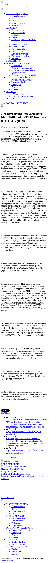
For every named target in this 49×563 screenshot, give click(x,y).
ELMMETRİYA (13, 61)
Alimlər (14, 25)
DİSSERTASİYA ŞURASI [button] (17, 63)
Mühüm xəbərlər (18, 32)
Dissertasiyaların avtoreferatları (24, 75)
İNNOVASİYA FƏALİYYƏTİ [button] (19, 77)
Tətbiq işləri (16, 84)
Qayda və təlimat (18, 73)
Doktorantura (16, 66)
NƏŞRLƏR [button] (11, 92)
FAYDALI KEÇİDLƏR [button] (16, 547)
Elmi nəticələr (17, 51)
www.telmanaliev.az (9, 462)
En (5, 4)
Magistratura (16, 525)
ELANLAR (6, 413)
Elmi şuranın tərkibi (19, 54)
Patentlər (15, 87)
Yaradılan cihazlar (18, 82)
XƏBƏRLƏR (22, 103)
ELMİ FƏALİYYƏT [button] (15, 47)
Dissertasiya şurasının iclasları (23, 70)
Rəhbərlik (15, 18)
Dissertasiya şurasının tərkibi (23, 68)
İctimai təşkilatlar (18, 23)
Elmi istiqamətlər (18, 49)
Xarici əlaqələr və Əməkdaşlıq (23, 39)
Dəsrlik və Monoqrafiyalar (22, 96)
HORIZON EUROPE (10, 464)
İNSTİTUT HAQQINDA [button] (17, 13)
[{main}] (2, 10)
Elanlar (14, 37)
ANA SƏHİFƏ (7, 103)
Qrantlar (14, 89)
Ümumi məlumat (18, 16)
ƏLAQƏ (10, 99)
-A (5, 108)
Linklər (14, 554)
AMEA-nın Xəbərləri (20, 94)
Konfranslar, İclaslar (19, 542)
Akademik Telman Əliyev (11, 457)
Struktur (14, 21)
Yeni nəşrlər (16, 551)
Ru (7, 4)
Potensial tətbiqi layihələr (21, 80)
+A (2, 108)
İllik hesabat (16, 58)
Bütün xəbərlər (17, 30)
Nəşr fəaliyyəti (17, 42)
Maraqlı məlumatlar (19, 44)
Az (2, 4)
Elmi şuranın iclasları (20, 56)
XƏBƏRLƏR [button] (12, 28)
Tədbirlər (15, 35)
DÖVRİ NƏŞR (7, 498)
